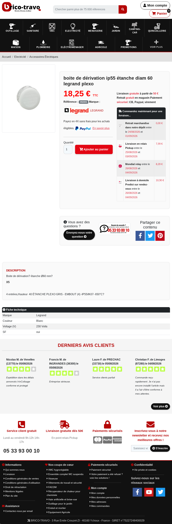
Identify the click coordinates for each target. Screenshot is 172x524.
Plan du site (11, 495)
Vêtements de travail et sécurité (65, 482)
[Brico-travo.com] (21, 6)
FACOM (52, 487)
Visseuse (53, 478)
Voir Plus (156, 47)
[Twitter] (150, 236)
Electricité (20, 56)
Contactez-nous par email (19, 511)
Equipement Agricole (59, 512)
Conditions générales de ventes (22, 478)
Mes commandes (100, 506)
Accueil (6, 56)
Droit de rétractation (15, 487)
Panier (162, 12)
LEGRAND (96, 110)
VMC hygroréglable (58, 469)
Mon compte (156, 5)
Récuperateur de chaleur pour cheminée (63, 493)
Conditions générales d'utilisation (22, 482)
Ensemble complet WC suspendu (65, 474)
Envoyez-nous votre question (79, 234)
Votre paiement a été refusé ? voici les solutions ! (106, 476)
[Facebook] (140, 236)
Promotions (129, 47)
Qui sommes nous (15, 469)
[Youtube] (149, 492)
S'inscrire (161, 448)
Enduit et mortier (57, 508)
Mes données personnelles (105, 497)
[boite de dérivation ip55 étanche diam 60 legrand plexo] (28, 98)
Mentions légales (14, 491)
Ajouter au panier (95, 149)
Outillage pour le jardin (60, 503)
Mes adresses (98, 501)
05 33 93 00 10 (21, 451)
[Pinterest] (160, 236)
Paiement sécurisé (101, 469)
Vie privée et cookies (145, 469)
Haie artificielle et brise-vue (62, 499)
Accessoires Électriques (43, 56)
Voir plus (159, 406)
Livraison (10, 474)
